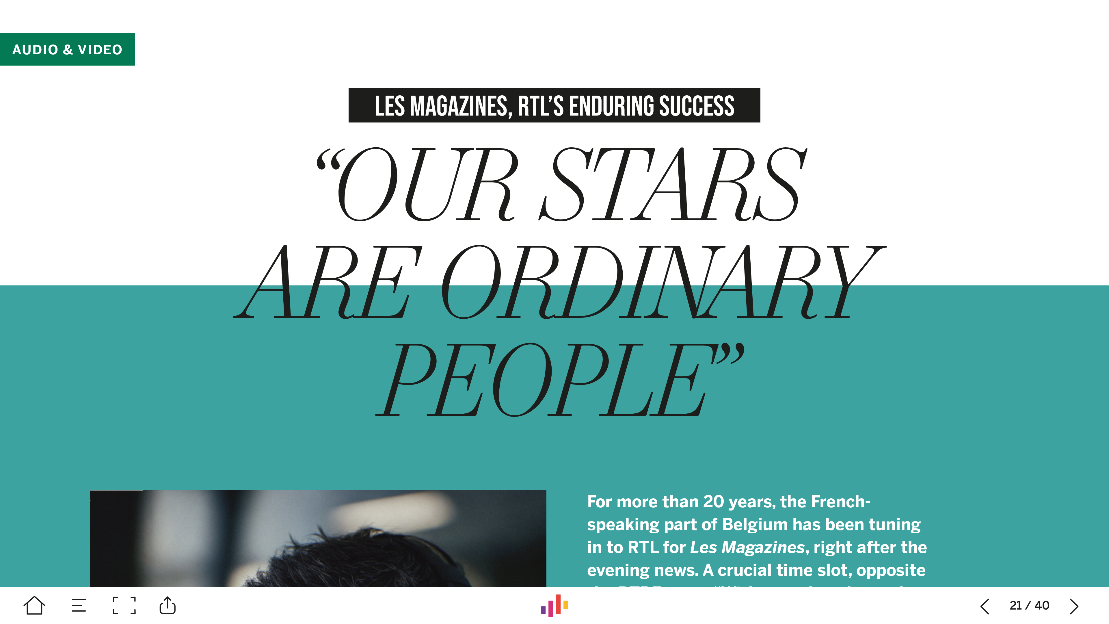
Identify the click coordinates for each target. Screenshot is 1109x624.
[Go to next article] (1074, 605)
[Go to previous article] (985, 605)
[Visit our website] (554, 605)
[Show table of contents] (79, 605)
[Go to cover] (34, 605)
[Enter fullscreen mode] (124, 605)
